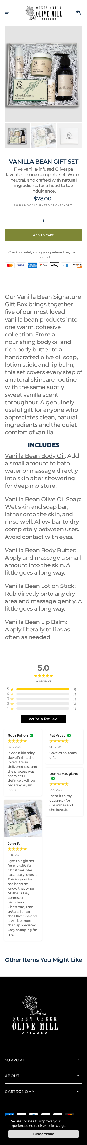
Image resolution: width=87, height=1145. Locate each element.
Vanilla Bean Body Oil (35, 455)
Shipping (21, 205)
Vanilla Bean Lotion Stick (39, 585)
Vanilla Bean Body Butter (40, 550)
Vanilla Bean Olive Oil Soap (42, 499)
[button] (9, 13)
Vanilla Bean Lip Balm (35, 621)
